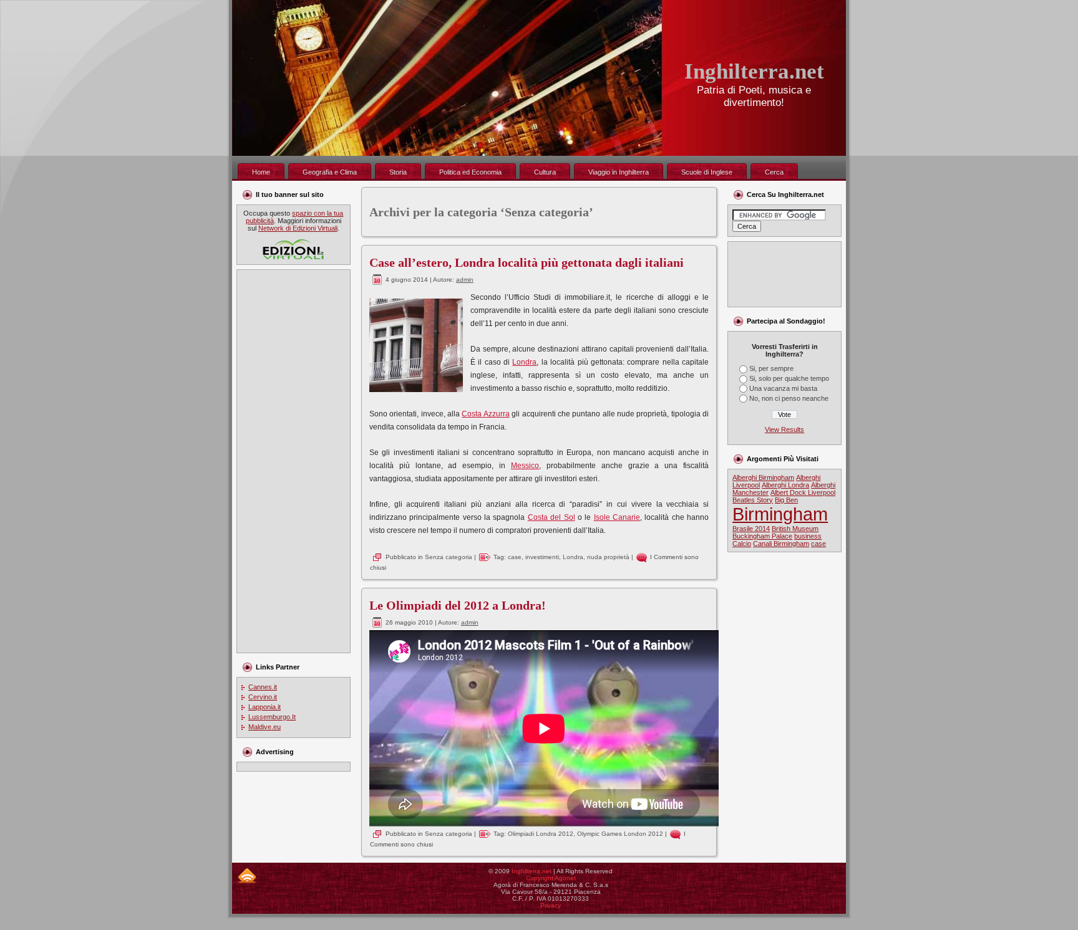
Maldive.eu (264, 727)
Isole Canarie (617, 517)
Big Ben (786, 500)
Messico (525, 465)
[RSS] (247, 875)
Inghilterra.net (754, 71)
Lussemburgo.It (272, 717)
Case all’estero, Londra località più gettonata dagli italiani (526, 262)
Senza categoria (448, 557)
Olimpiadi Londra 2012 (540, 833)
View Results (784, 429)
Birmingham (780, 514)
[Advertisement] (291, 461)
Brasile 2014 (751, 528)
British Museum (795, 528)
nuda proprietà (608, 557)
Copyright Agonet (551, 878)
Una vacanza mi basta (783, 388)
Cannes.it (262, 687)
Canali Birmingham (781, 543)
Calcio (741, 543)
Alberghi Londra (785, 485)
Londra (524, 362)
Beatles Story (752, 500)
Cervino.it (262, 697)
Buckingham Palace (762, 536)
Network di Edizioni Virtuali (297, 228)
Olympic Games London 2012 (620, 833)
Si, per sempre (771, 368)
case (515, 557)
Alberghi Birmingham (763, 477)
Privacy (550, 905)
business (808, 536)
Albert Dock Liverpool (802, 492)
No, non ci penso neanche (788, 398)
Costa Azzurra (485, 414)
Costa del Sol (551, 517)
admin (464, 279)
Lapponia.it (264, 707)
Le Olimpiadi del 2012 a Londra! (457, 605)
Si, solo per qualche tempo (789, 378)
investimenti (542, 557)
